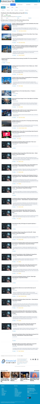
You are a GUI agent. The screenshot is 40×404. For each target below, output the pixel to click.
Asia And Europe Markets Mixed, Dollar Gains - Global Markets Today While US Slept (25, 300)
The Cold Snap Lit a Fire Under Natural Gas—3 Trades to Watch (23, 91)
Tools (17, 7)
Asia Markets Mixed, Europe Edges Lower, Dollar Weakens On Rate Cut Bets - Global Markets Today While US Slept (25, 165)
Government (22, 55)
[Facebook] (33, 361)
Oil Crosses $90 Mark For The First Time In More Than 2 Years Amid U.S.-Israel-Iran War (25, 35)
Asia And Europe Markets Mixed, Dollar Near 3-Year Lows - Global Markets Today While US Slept (24, 142)
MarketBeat (14, 95)
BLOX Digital (13, 402)
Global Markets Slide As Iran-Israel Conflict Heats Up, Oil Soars (24, 288)
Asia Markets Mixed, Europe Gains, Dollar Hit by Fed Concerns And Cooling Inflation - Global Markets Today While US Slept (25, 199)
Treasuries (26, 10)
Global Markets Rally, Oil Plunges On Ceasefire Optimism (24, 223)
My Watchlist (28, 4)
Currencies (16, 10)
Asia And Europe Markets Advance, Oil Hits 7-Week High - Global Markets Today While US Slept (24, 277)
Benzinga (14, 161)
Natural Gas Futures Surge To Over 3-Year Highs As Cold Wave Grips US (25, 99)
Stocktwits (14, 42)
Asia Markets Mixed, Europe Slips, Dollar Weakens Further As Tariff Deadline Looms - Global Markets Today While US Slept (25, 176)
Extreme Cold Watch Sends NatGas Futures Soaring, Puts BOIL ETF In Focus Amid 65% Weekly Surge (19, 59)
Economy (20, 161)
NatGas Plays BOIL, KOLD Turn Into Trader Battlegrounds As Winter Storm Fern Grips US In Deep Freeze (24, 111)
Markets (3, 7)
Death (19, 117)
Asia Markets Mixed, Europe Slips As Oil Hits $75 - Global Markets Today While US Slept (24, 233)
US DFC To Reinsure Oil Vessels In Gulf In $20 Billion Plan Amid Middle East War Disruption (25, 24)
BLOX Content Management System (7, 402)
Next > (22, 21)
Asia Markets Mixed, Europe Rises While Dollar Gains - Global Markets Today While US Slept (25, 154)
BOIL (26, 13)
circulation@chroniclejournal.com (32, 393)
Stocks (8, 7)
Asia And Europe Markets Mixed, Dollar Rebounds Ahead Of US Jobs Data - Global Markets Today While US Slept (25, 335)
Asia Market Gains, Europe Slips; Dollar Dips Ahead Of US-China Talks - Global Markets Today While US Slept (24, 324)
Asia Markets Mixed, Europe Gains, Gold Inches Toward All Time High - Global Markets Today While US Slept (24, 344)
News (12, 10)
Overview (8, 10)
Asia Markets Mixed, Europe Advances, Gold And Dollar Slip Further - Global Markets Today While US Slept (24, 187)
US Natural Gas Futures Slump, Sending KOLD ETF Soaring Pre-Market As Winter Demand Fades (25, 78)
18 (19, 21)
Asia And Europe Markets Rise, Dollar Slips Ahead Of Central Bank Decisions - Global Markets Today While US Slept (24, 265)
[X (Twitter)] (31, 361)
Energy (22, 42)
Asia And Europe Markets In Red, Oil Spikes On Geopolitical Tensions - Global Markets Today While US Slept (24, 255)
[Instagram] (38, 361)
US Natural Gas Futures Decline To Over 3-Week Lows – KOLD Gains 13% (25, 66)
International (21, 10)
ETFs (12, 7)
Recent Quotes (20, 4)
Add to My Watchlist (18, 16)
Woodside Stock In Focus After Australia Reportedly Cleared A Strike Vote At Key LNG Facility (25, 132)
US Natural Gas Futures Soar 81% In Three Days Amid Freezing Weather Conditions (25, 121)
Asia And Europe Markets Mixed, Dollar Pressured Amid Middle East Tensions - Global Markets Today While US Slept (25, 243)
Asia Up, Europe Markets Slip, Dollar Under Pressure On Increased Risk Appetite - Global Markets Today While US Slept (24, 211)
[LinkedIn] (35, 361)
